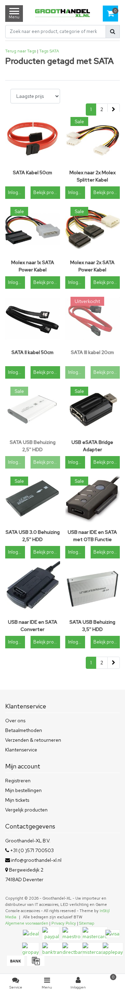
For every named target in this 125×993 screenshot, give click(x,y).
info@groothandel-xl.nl (36, 860)
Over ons (15, 720)
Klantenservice (21, 750)
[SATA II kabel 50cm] (32, 319)
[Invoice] (34, 964)
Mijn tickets (17, 800)
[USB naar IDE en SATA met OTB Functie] (92, 498)
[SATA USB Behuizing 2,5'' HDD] (32, 408)
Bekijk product (46, 192)
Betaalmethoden (23, 730)
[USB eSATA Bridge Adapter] (92, 408)
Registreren (18, 780)
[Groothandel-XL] (62, 13)
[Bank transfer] (15, 964)
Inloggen (16, 192)
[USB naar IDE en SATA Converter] (32, 588)
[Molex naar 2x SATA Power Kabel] (92, 229)
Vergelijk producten (26, 810)
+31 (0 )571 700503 (31, 850)
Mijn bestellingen (23, 790)
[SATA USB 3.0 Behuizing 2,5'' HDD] (32, 498)
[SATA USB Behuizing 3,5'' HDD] (92, 588)
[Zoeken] (112, 31)
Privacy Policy (63, 923)
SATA (54, 51)
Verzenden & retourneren (33, 740)
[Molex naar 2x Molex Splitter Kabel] (92, 139)
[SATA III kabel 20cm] (92, 319)
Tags (43, 51)
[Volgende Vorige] (113, 109)
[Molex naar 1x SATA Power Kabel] (32, 229)
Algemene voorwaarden (26, 923)
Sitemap (86, 923)
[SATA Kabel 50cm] (32, 139)
